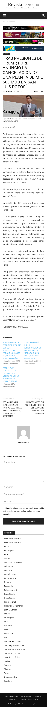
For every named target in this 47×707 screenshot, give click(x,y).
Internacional (10, 602)
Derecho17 (9, 91)
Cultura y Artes (10, 578)
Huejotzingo (9, 598)
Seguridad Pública (12, 657)
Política (7, 629)
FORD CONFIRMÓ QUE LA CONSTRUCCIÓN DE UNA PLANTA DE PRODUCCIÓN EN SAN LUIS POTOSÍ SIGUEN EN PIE (32, 350)
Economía (8, 586)
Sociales (7, 661)
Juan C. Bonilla (10, 610)
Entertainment (10, 590)
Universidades (10, 677)
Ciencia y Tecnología (13, 562)
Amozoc (7, 546)
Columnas (8, 566)
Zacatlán (8, 681)
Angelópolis (9, 550)
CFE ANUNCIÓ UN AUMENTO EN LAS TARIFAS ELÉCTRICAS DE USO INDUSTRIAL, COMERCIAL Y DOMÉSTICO (12, 409)
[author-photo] (23, 439)
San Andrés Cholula (12, 641)
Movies (7, 613)
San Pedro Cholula (12, 653)
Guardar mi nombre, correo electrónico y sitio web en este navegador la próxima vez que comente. (23, 511)
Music (6, 621)
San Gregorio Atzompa (14, 645)
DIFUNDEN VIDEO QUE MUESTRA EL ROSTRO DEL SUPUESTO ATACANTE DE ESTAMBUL (34, 408)
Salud (6, 637)
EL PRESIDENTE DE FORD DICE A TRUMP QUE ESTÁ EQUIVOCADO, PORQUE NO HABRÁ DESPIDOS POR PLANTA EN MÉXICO (12, 350)
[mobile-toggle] (4, 15)
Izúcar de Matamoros (13, 606)
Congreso (8, 570)
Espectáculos (10, 594)
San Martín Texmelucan (14, 649)
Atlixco (7, 554)
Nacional (12, 22)
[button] (43, 15)
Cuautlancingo (10, 574)
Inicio (4, 22)
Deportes (8, 582)
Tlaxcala (7, 669)
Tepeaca (7, 665)
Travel (7, 673)
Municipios (9, 617)
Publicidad (8, 633)
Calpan (7, 558)
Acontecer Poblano (12, 538)
